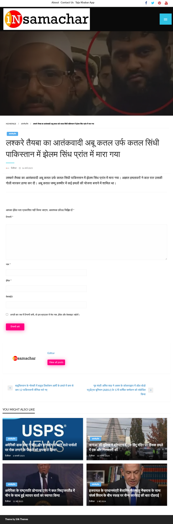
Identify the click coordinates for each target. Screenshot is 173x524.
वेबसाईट (9, 297)
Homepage (11, 124)
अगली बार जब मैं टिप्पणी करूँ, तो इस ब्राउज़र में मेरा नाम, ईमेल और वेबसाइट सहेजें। (45, 315)
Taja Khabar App (84, 2)
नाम (8, 264)
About (55, 2)
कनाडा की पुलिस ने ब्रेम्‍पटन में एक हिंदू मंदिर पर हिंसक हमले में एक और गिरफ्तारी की (126, 447)
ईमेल (8, 281)
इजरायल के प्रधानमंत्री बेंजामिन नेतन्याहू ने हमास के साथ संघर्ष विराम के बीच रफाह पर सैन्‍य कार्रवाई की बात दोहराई (124, 493)
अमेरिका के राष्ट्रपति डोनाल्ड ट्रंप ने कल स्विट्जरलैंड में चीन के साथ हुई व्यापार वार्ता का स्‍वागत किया (40, 493)
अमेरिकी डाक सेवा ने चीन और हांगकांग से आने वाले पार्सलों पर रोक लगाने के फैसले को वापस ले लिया (41, 447)
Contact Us (67, 2)
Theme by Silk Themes (16, 519)
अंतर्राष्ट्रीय (24, 124)
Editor (14, 168)
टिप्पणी (9, 217)
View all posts (56, 362)
